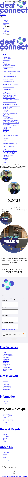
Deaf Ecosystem (7, 117)
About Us (5, 20)
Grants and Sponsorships (9, 121)
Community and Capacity (9, 76)
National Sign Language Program (11, 71)
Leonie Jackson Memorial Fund (11, 123)
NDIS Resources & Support (10, 104)
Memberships (6, 124)
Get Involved (9, 376)
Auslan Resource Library (9, 93)
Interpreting (6, 68)
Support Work (6, 64)
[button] (1, 17)
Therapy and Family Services (10, 84)
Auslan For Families (8, 155)
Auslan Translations (8, 67)
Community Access (8, 79)
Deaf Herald (6, 130)
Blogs (4, 132)
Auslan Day (6, 138)
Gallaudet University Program (10, 120)
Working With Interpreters (9, 102)
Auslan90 (5, 128)
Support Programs (7, 89)
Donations (5, 116)
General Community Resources (11, 99)
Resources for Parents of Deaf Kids (11, 106)
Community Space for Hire (9, 95)
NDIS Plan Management (9, 65)
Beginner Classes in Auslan (10, 151)
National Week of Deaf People (10, 135)
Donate (7, 26)
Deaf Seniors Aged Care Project (11, 125)
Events (4, 140)
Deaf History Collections (9, 98)
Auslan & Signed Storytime (10, 143)
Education (5, 61)
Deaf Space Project (8, 118)
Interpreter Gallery (7, 73)
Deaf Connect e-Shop (8, 96)
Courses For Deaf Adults (9, 153)
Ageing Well (6, 62)
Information (8, 396)
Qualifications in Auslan (9, 152)
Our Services (9, 347)
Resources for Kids (8, 107)
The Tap (5, 131)
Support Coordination (8, 81)
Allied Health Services (8, 87)
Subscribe (14, 339)
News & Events (10, 429)
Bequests (5, 110)
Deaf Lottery (6, 23)
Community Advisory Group (10, 113)
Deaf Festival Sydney (8, 146)
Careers (5, 21)
